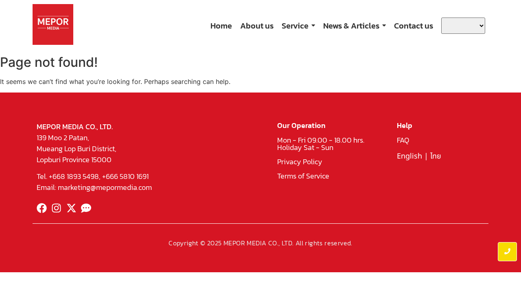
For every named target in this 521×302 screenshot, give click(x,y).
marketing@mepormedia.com (105, 187)
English (409, 156)
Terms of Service (303, 175)
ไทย (435, 156)
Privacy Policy (299, 161)
